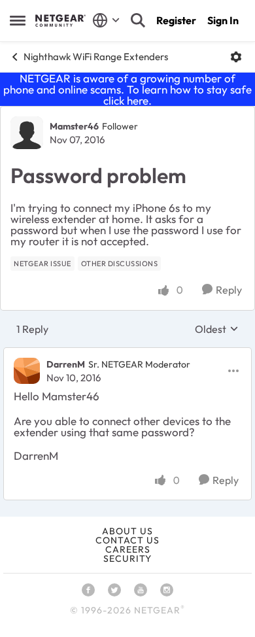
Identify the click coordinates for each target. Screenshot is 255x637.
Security (127, 558)
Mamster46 (74, 126)
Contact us (127, 540)
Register (176, 20)
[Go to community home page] (60, 20)
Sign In (223, 20)
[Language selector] (106, 20)
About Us (127, 531)
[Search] (138, 20)
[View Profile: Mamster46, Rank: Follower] (26, 132)
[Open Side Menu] (17, 20)
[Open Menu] (236, 57)
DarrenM (65, 364)
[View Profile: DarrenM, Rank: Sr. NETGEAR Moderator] (27, 371)
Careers (127, 549)
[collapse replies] (127, 353)
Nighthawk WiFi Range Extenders (96, 56)
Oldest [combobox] (217, 329)
